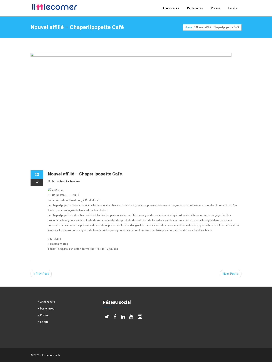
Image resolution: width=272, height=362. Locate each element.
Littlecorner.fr (51, 355)
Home (188, 27)
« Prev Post (41, 273)
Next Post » (231, 273)
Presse (215, 8)
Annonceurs (170, 8)
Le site (232, 8)
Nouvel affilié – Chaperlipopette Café (85, 174)
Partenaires (195, 8)
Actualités (57, 181)
